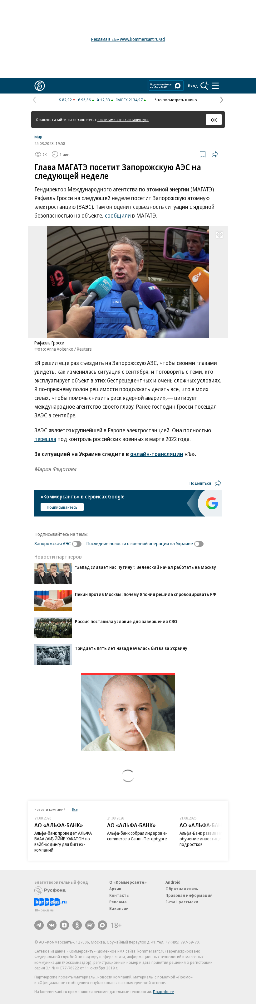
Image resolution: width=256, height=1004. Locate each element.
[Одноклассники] (77, 925)
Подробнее (163, 991)
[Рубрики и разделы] (215, 85)
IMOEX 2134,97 (129, 100)
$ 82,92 (65, 100)
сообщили (118, 215)
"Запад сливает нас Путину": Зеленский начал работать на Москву (145, 567)
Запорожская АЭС (52, 543)
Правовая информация (189, 895)
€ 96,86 (84, 100)
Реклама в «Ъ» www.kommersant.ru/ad (128, 39)
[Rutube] (90, 925)
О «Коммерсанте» (128, 882)
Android (172, 882)
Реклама (118, 902)
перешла (45, 439)
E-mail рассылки (181, 902)
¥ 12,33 (103, 100)
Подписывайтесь (62, 507)
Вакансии (119, 908)
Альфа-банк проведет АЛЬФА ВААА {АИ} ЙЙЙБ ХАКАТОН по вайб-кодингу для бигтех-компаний (63, 841)
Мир (38, 137)
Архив (115, 888)
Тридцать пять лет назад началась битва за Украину (131, 648)
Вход (193, 86)
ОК (214, 120)
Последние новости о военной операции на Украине (139, 543)
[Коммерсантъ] (39, 85)
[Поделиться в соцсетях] (215, 154)
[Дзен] (64, 925)
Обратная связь (181, 888)
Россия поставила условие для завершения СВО (126, 621)
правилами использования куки (123, 119)
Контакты (119, 895)
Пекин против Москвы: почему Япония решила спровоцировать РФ (145, 594)
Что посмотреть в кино (176, 100)
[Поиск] (204, 85)
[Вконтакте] (52, 925)
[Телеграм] (39, 925)
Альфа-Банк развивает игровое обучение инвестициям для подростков (210, 838)
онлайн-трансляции (156, 454)
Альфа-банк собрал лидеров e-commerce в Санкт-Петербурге (137, 836)
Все (74, 809)
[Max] (102, 925)
